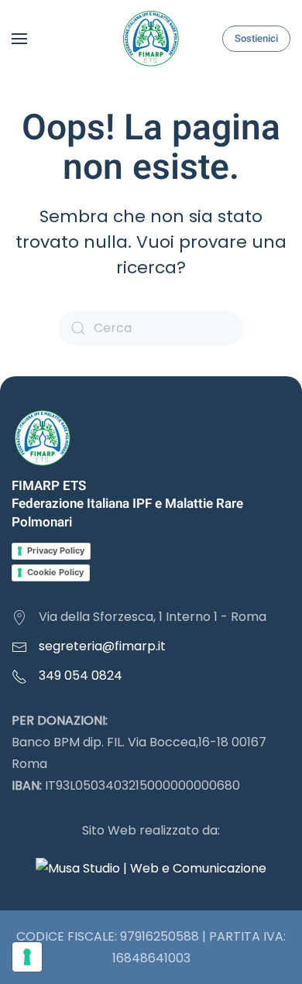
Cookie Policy (55, 572)
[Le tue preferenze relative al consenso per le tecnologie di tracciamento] (27, 957)
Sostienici (256, 38)
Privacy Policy (55, 550)
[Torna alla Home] (151, 38)
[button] (19, 38)
